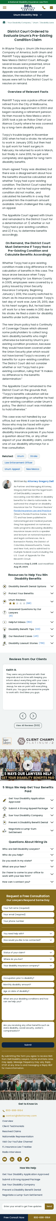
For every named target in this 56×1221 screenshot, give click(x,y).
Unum (35, 22)
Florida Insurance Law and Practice (32, 510)
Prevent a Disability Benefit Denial (21, 1189)
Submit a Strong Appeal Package (21, 1179)
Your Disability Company (19, 22)
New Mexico (32, 469)
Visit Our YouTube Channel (17, 1141)
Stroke (33, 456)
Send (49, 1206)
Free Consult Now (14, 1217)
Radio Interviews (11, 1152)
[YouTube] (4, 1159)
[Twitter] (27, 1159)
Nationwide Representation (18, 1136)
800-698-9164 (42, 1217)
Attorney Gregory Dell (40, 481)
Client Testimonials (13, 1126)
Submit (28, 1044)
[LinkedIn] (12, 1159)
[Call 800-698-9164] (42, 8)
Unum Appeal (12, 469)
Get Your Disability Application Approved (25, 1174)
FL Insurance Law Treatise (17, 1147)
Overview (7, 1121)
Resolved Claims (11, 1131)
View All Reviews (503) (28, 725)
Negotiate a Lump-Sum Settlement (22, 1195)
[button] (4, 7)
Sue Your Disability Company (18, 1184)
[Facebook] (19, 1159)
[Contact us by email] (50, 8)
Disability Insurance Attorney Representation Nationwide (28, 7)
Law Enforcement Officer (18, 462)
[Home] (4, 23)
